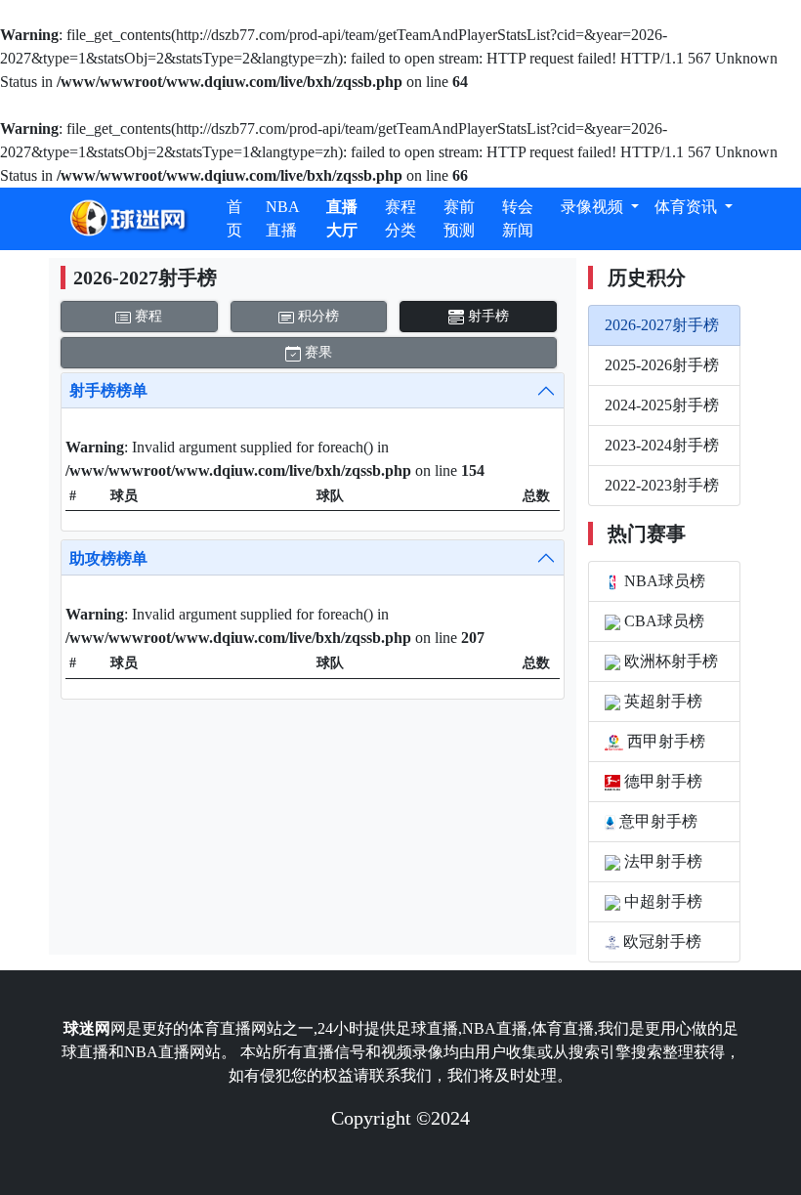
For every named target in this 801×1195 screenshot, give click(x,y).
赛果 (316, 352)
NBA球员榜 (662, 581)
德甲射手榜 (661, 781)
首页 (234, 218)
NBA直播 (283, 218)
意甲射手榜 (656, 821)
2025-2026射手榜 (662, 365)
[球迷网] (127, 218)
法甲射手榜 (661, 861)
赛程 (146, 316)
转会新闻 (517, 218)
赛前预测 (459, 218)
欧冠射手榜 (660, 941)
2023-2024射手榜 (662, 445)
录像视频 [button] (594, 206)
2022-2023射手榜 (662, 485)
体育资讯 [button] (687, 206)
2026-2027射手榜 (662, 325)
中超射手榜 (661, 901)
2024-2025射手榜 (662, 405)
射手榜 (486, 316)
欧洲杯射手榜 (669, 661)
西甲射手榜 (664, 741)
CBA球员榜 (662, 621)
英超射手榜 (661, 701)
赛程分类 (400, 218)
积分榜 (316, 316)
